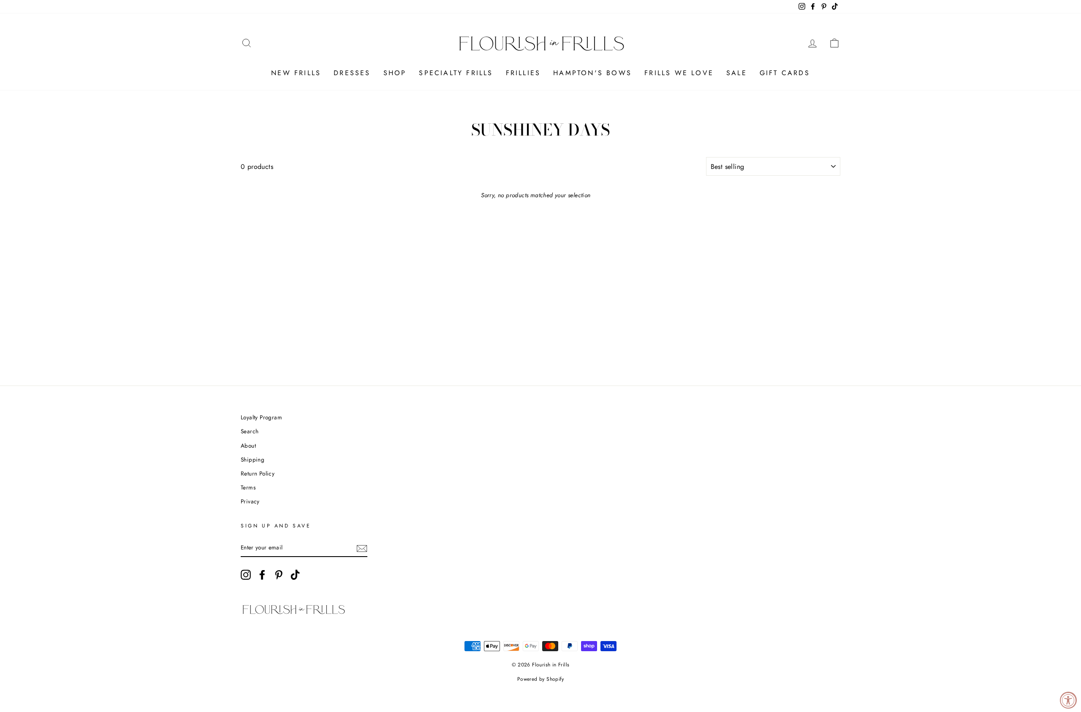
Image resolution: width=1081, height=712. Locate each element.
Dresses (352, 73)
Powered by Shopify (540, 679)
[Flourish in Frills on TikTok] (295, 575)
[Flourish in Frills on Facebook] (262, 575)
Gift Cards (785, 73)
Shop (395, 73)
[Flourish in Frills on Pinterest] (279, 575)
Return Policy (257, 473)
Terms (248, 487)
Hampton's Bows (592, 73)
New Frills (296, 73)
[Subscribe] (361, 547)
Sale (736, 73)
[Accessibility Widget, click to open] (1068, 700)
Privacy (250, 501)
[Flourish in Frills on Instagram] (246, 575)
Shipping (252, 459)
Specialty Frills (456, 73)
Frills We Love (679, 73)
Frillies (523, 73)
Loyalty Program (261, 417)
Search (249, 431)
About (248, 445)
